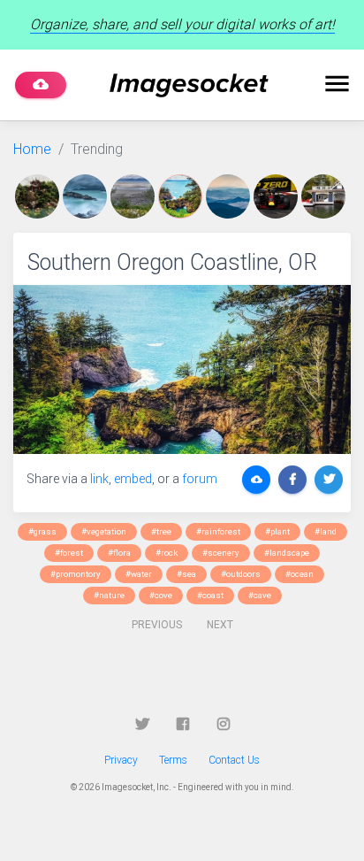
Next (220, 625)
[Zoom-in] (182, 369)
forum (199, 479)
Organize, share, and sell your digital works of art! (182, 24)
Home (32, 149)
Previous (157, 625)
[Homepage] (189, 85)
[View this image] (39, 196)
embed (133, 479)
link (99, 479)
